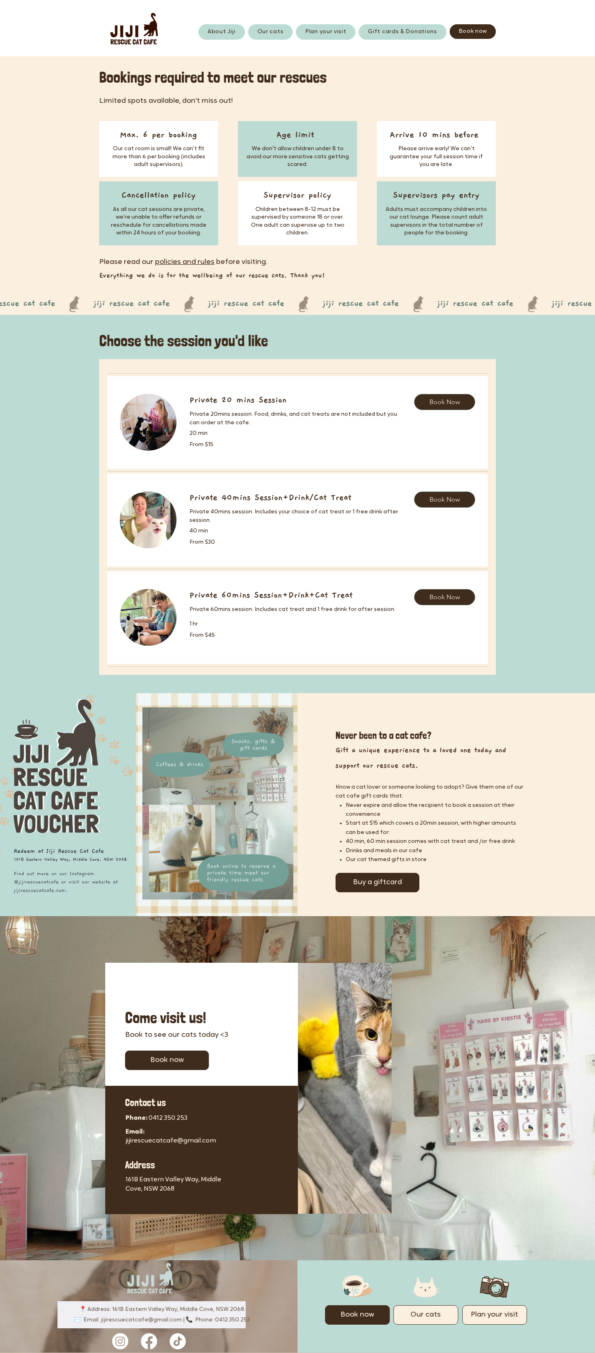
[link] (295, 400)
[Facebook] (149, 1341)
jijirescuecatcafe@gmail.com (170, 1141)
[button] (444, 402)
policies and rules (185, 262)
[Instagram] (120, 1341)
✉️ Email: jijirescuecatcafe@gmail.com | (130, 1320)
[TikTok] (178, 1341)
